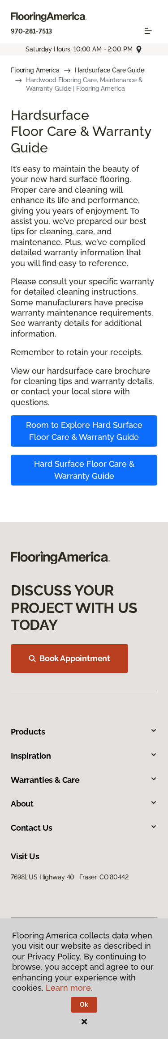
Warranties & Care (45, 780)
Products (28, 731)
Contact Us (31, 827)
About (22, 803)
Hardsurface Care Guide (109, 70)
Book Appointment (74, 658)
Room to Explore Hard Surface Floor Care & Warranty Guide (84, 431)
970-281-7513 (31, 31)
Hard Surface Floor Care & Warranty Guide (84, 470)
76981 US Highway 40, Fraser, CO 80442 (70, 877)
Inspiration (31, 755)
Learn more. (69, 988)
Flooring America (35, 70)
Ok (84, 1004)
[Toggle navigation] (148, 31)
